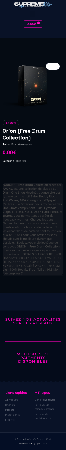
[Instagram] (35, 334)
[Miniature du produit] (53, 66)
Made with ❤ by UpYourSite (33, 443)
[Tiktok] (41, 334)
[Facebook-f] (30, 334)
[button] (32, 14)
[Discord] (25, 334)
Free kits (21, 160)
